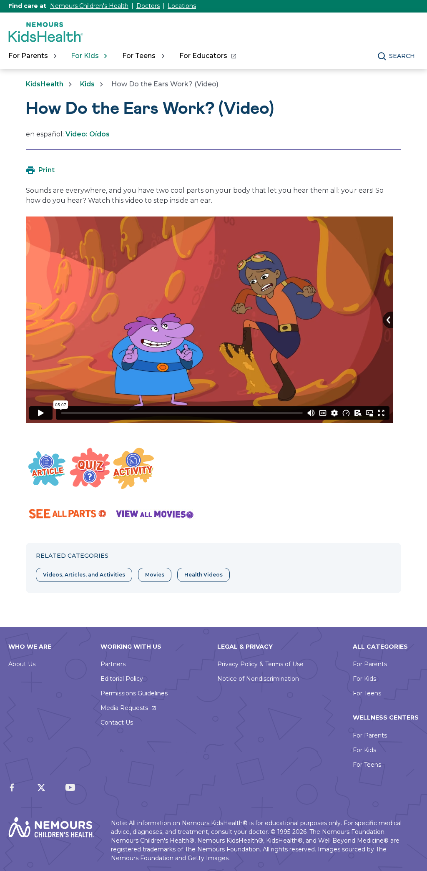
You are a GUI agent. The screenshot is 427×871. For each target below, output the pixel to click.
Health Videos (203, 574)
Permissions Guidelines (134, 693)
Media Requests (124, 708)
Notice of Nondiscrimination (258, 678)
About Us (21, 664)
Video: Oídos (87, 134)
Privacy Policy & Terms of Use (260, 664)
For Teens (367, 693)
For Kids (364, 678)
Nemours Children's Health (89, 6)
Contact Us (116, 722)
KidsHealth (44, 84)
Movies (154, 574)
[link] (207, 56)
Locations (182, 6)
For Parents (370, 664)
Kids (87, 84)
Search (402, 56)
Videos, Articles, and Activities (84, 574)
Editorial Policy (121, 678)
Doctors (148, 6)
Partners (113, 664)
